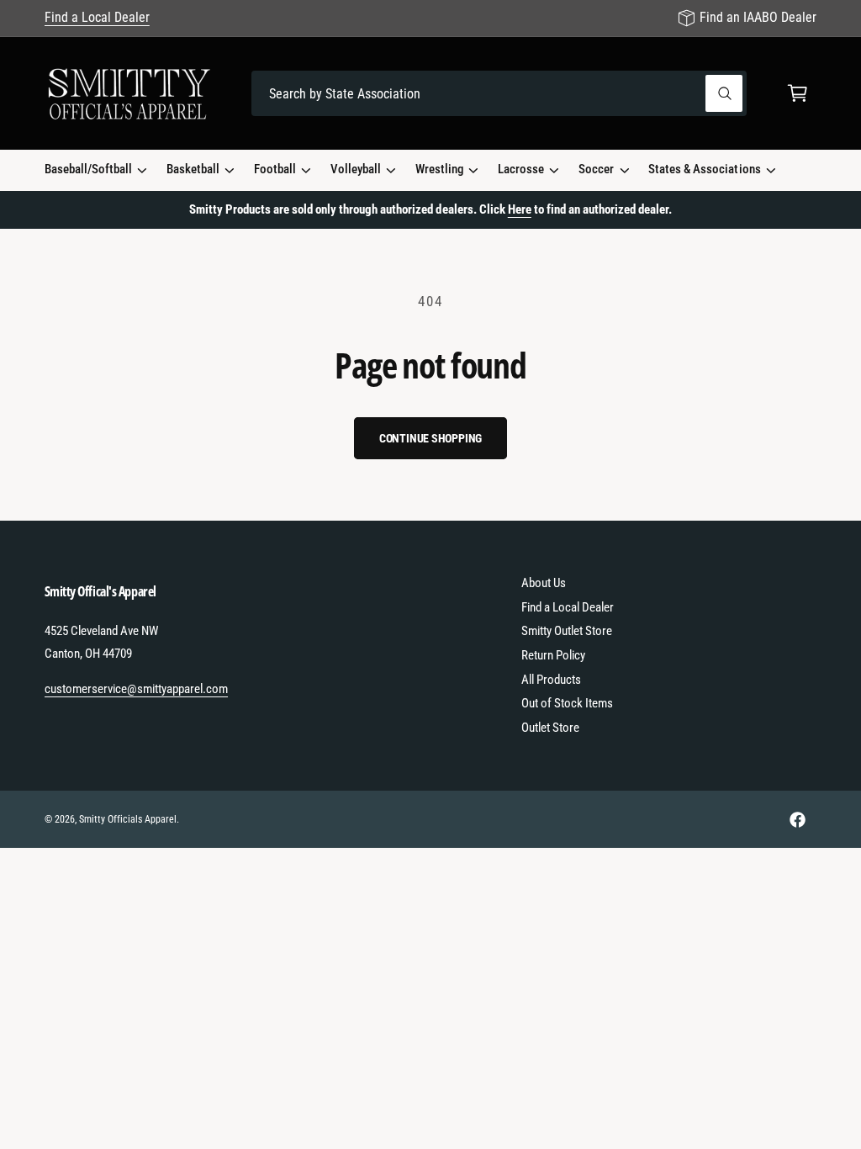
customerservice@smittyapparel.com (137, 688)
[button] (797, 94)
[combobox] (499, 94)
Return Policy (553, 655)
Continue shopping (431, 438)
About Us (543, 582)
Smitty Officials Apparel (128, 819)
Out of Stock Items (567, 703)
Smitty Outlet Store (566, 630)
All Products (551, 679)
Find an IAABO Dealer (758, 17)
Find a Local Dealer (97, 17)
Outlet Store (550, 727)
